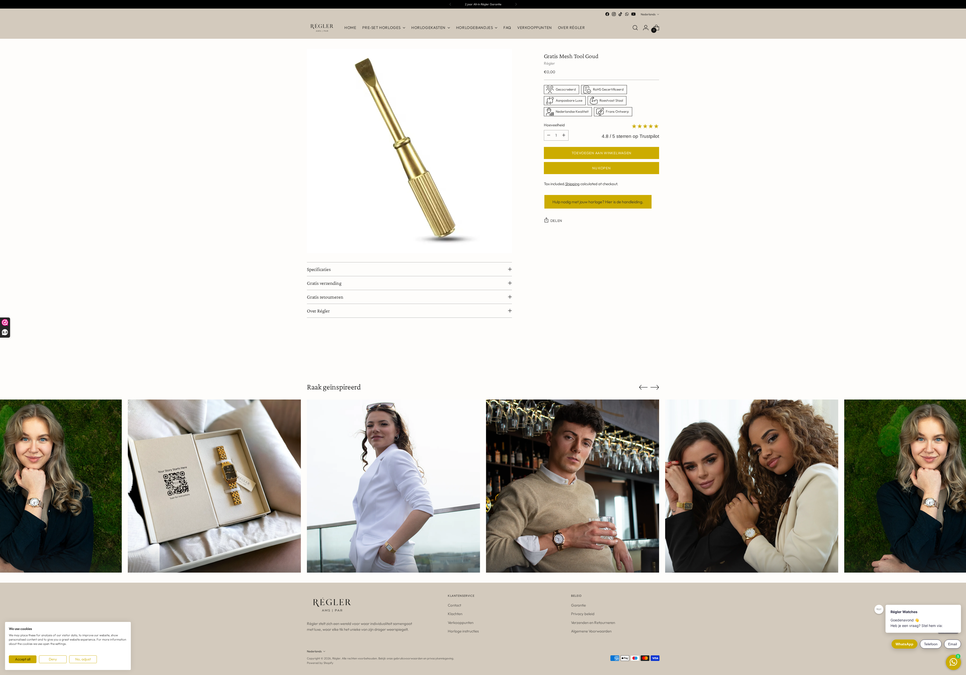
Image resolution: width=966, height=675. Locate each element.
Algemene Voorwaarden (591, 631)
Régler (549, 63)
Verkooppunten (460, 622)
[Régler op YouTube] (633, 14)
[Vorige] (450, 4)
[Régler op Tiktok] (620, 14)
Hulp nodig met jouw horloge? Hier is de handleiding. (597, 201)
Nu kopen (601, 168)
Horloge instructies (463, 631)
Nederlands (648, 14)
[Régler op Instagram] (614, 14)
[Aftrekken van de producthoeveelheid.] (548, 135)
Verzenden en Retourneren (593, 622)
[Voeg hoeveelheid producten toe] (563, 135)
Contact (454, 605)
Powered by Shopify (320, 663)
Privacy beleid (582, 613)
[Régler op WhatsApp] (627, 14)
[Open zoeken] (635, 28)
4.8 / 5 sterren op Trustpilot (630, 136)
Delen (556, 220)
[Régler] (322, 28)
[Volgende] (515, 4)
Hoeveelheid (554, 125)
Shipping (572, 183)
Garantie (578, 605)
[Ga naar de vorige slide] (643, 355)
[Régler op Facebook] (607, 14)
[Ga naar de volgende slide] (655, 355)
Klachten (455, 613)
